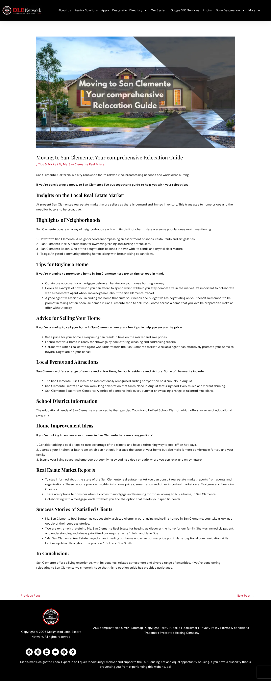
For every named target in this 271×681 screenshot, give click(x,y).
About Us (64, 10)
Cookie (175, 628)
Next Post (245, 596)
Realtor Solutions (86, 10)
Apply (105, 10)
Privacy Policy (209, 628)
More (252, 10)
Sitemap (137, 628)
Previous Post (28, 596)
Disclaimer (190, 628)
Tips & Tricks (47, 164)
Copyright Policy (156, 628)
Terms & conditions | (236, 628)
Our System (159, 10)
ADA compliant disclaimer (111, 628)
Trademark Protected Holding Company (171, 633)
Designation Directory (127, 10)
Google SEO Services (185, 10)
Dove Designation (228, 10)
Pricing (207, 10)
